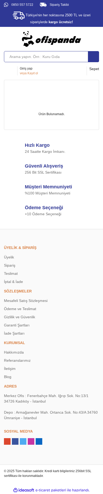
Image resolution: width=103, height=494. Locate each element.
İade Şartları (14, 333)
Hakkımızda (14, 352)
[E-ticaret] (50, 490)
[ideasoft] (23, 490)
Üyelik (9, 257)
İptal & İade (13, 282)
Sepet (94, 69)
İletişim (10, 368)
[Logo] (51, 39)
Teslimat (11, 273)
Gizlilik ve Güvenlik (19, 317)
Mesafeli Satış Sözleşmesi (26, 301)
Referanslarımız (17, 360)
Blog (7, 377)
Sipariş (9, 265)
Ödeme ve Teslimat (20, 309)
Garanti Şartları (17, 325)
